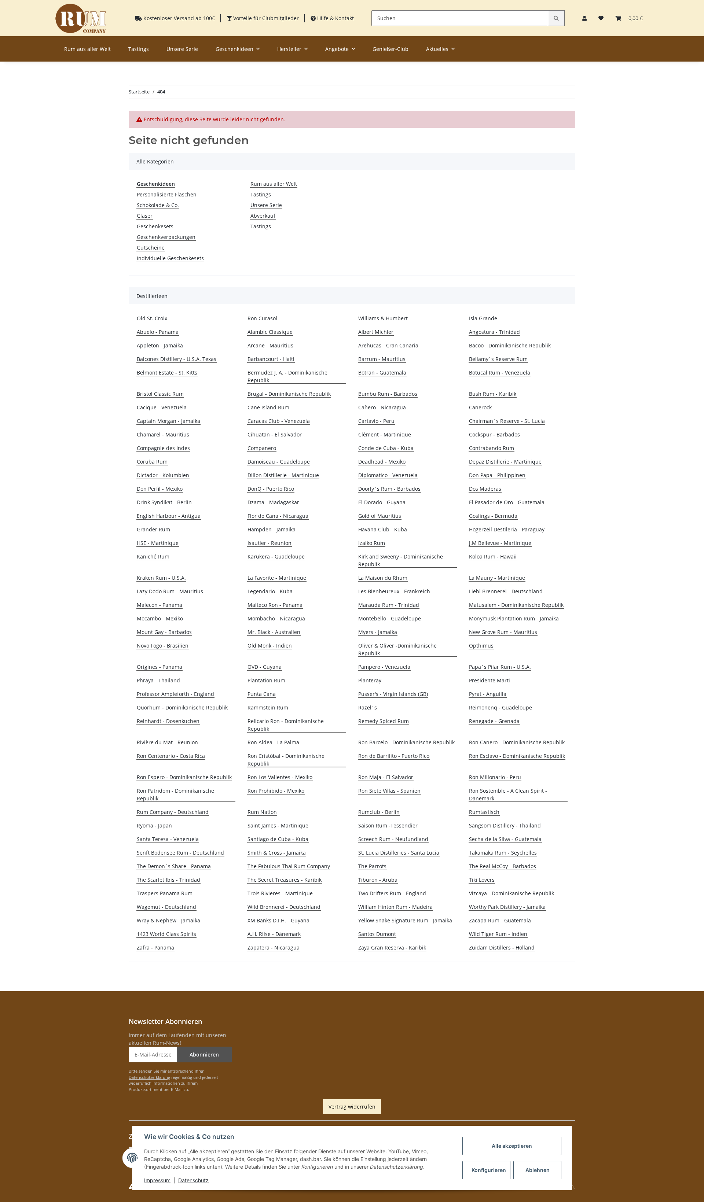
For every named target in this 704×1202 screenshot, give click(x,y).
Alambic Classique (270, 331)
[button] (584, 18)
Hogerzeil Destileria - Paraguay (506, 529)
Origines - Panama (159, 666)
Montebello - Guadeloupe (389, 618)
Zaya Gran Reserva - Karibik (392, 947)
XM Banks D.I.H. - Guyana (278, 920)
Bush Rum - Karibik (492, 393)
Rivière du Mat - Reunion (167, 742)
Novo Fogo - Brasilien (162, 645)
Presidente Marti (489, 680)
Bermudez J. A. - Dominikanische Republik (287, 376)
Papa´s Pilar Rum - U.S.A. (500, 666)
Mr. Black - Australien (273, 631)
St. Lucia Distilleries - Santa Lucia (398, 852)
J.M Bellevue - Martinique (500, 542)
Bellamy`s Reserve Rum (498, 358)
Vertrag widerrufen (352, 1106)
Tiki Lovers (482, 879)
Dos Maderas (485, 488)
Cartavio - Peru (376, 420)
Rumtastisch (484, 811)
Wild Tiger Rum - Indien (498, 933)
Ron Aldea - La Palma (273, 742)
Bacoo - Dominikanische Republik (510, 345)
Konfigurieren (489, 1170)
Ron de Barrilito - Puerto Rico (393, 755)
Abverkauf (262, 215)
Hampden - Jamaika (271, 529)
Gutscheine (151, 247)
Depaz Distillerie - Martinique (505, 461)
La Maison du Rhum (382, 577)
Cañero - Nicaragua (382, 407)
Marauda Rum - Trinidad (388, 604)
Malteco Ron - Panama (274, 604)
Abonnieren (204, 1054)
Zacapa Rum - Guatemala (500, 920)
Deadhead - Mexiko (382, 461)
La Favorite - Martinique (276, 577)
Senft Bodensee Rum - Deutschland (180, 852)
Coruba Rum (152, 461)
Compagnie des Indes (163, 448)
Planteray (369, 680)
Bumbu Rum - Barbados (387, 393)
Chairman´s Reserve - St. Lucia (507, 420)
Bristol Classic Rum (160, 393)
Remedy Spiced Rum (383, 721)
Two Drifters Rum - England (392, 893)
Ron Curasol (262, 318)
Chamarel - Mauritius (163, 434)
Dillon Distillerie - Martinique (283, 475)
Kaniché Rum (153, 556)
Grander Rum (153, 529)
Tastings (260, 194)
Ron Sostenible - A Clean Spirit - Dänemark (508, 794)
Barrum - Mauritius (382, 358)
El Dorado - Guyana (382, 502)
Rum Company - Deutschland (173, 811)
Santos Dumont (377, 933)
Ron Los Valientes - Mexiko (279, 777)
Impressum (157, 1180)
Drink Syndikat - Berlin (164, 502)
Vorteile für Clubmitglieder (265, 18)
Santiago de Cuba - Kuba (277, 839)
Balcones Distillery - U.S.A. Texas (176, 358)
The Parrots (372, 866)
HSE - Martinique (158, 542)
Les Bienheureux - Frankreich (394, 591)
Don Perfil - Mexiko (160, 488)
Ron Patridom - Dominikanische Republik (175, 794)
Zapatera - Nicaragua (273, 947)
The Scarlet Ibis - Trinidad (168, 879)
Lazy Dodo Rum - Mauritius (170, 591)
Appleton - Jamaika (160, 345)
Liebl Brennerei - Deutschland (506, 591)
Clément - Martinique (384, 434)
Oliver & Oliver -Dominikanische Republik (397, 649)
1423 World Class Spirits (166, 933)
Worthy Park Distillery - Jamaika (507, 906)
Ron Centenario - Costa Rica (171, 755)
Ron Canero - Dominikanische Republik (517, 742)
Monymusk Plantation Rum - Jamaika (514, 618)
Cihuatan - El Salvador (274, 434)
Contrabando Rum (491, 448)
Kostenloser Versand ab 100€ (178, 18)
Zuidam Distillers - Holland (502, 947)
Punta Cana (261, 693)
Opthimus (481, 645)
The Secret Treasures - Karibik (284, 879)
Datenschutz (193, 1180)
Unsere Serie (266, 205)
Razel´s (367, 707)
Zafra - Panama (155, 947)
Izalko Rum (371, 542)
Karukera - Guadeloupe (276, 556)
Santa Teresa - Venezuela (168, 839)
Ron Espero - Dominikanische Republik (184, 777)
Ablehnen (537, 1170)
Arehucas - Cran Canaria (388, 345)
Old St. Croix (152, 318)
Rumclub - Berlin (379, 811)
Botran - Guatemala (382, 372)
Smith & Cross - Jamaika (276, 852)
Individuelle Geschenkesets (170, 258)
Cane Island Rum (268, 407)
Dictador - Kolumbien (163, 475)
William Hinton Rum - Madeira (395, 906)
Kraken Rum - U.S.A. (161, 577)
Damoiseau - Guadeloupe (278, 461)
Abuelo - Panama (158, 331)
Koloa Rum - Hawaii (493, 556)
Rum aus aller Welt (273, 183)
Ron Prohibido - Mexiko (275, 790)
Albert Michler (375, 331)
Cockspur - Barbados (494, 434)
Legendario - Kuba (270, 591)
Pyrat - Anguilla (487, 693)
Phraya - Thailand (158, 680)
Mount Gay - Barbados (164, 631)
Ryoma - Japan (154, 825)
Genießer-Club (390, 48)
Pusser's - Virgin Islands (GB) (393, 693)
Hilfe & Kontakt (335, 18)
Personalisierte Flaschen (167, 194)
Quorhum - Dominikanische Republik (182, 707)
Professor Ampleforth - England (175, 693)
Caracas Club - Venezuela (278, 420)
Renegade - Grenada (494, 721)
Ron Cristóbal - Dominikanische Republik (285, 759)
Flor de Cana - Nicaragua (277, 515)
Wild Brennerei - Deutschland (283, 906)
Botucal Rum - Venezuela (499, 372)
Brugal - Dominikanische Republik (289, 393)
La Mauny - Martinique (497, 577)
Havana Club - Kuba (382, 529)
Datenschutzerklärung (149, 1077)
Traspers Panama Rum (164, 893)
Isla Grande (483, 318)
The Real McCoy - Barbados (502, 866)
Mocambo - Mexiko (160, 618)
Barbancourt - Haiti (270, 358)
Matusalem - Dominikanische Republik (516, 604)
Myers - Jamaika (377, 631)
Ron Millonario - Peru (495, 777)
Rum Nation (262, 811)
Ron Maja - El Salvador (385, 777)
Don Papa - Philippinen (497, 475)
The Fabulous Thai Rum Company (288, 866)
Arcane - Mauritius (270, 345)
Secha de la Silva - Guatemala (505, 839)
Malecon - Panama (159, 604)
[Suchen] (556, 18)
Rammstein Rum (267, 707)
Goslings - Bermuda (493, 515)
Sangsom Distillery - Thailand (505, 825)
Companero (261, 448)
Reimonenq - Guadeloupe (500, 707)
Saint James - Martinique (277, 825)
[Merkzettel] (601, 18)
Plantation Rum (266, 680)
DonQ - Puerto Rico (270, 488)
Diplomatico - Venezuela (388, 475)
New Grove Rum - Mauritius (503, 631)
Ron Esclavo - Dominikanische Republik (517, 755)
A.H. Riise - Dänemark (274, 933)
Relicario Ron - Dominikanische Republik (285, 725)
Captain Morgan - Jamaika (168, 420)
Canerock (480, 407)
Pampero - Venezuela (384, 666)
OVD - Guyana (264, 666)
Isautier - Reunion (269, 542)
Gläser (145, 215)
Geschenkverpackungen (166, 236)
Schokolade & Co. (158, 205)
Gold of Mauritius (379, 515)
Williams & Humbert (383, 318)
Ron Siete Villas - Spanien (389, 790)
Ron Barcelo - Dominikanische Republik (406, 742)
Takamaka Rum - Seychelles (503, 852)
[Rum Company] (80, 18)
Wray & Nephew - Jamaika (168, 920)
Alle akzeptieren (512, 1146)
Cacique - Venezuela (162, 407)
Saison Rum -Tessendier (388, 825)
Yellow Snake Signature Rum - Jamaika (405, 920)
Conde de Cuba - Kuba (386, 448)
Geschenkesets (155, 226)
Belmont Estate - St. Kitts (167, 372)
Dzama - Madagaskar (273, 502)
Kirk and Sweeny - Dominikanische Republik (400, 560)
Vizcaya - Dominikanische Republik (511, 893)
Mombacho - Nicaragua (276, 618)
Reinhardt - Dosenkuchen (168, 721)
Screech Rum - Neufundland (393, 839)
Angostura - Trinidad (494, 331)
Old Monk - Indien (269, 645)
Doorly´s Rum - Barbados (389, 488)
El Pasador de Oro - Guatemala (506, 502)
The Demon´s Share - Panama (174, 866)
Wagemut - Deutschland (166, 906)
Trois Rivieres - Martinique (280, 893)
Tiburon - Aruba (377, 879)
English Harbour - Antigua (169, 515)
